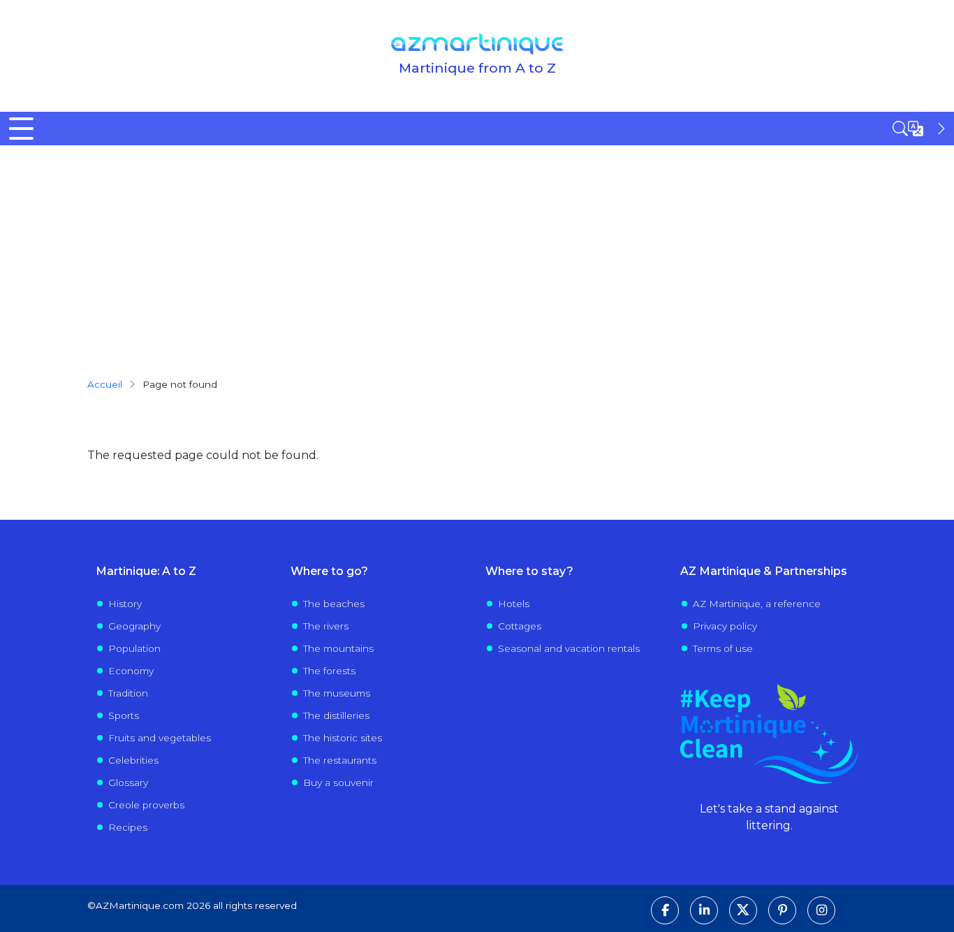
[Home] (476, 44)
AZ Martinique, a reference (757, 603)
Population (134, 648)
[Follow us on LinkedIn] (704, 910)
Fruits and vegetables (159, 737)
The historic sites (342, 737)
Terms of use (723, 648)
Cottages (519, 626)
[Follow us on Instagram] (821, 910)
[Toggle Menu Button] (21, 128)
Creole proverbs (146, 804)
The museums (336, 693)
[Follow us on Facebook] (665, 910)
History (125, 603)
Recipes (127, 827)
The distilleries (336, 715)
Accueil (104, 384)
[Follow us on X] (743, 910)
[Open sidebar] (920, 128)
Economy (131, 670)
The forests (329, 670)
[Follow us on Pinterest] (782, 910)
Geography (134, 626)
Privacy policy (725, 626)
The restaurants (339, 760)
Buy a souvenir (338, 782)
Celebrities (133, 760)
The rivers (325, 626)
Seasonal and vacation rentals (569, 648)
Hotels (513, 603)
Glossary (128, 782)
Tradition (128, 693)
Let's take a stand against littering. (769, 817)
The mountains (338, 648)
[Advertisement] (477, 250)
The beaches (334, 603)
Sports (123, 715)
